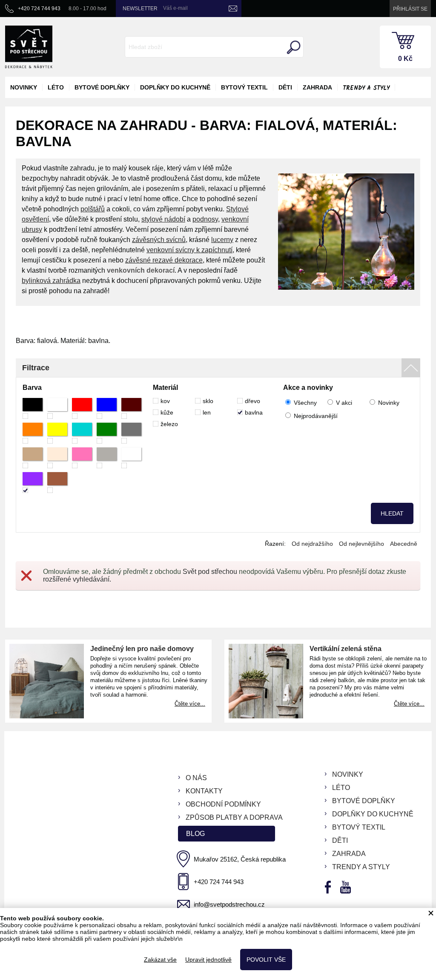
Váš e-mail (175, 8)
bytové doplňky (102, 87)
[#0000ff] (107, 408)
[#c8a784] (33, 457)
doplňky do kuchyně (175, 87)
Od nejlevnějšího (361, 543)
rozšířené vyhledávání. (77, 579)
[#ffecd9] (57, 457)
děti (285, 87)
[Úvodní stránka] (28, 47)
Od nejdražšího (312, 543)
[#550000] (131, 408)
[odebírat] (232, 8)
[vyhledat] (292, 47)
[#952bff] (33, 482)
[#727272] (131, 433)
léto (56, 87)
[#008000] (107, 433)
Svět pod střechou (210, 571)
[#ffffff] (57, 408)
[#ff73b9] (82, 457)
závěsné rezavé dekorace (164, 260)
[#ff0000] (82, 408)
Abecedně (403, 543)
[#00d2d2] (82, 433)
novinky (23, 87)
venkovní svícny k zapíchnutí (189, 250)
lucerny (222, 239)
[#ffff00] (57, 433)
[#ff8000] (33, 433)
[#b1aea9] (107, 457)
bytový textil (244, 87)
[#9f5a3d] (57, 482)
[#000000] (33, 408)
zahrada (317, 87)
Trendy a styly (366, 88)
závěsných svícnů (159, 239)
